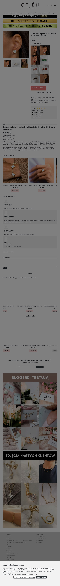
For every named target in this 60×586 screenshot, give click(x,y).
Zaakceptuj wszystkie (41, 577)
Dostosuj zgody (31, 577)
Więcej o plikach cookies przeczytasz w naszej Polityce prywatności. (20, 574)
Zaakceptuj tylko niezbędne (20, 577)
